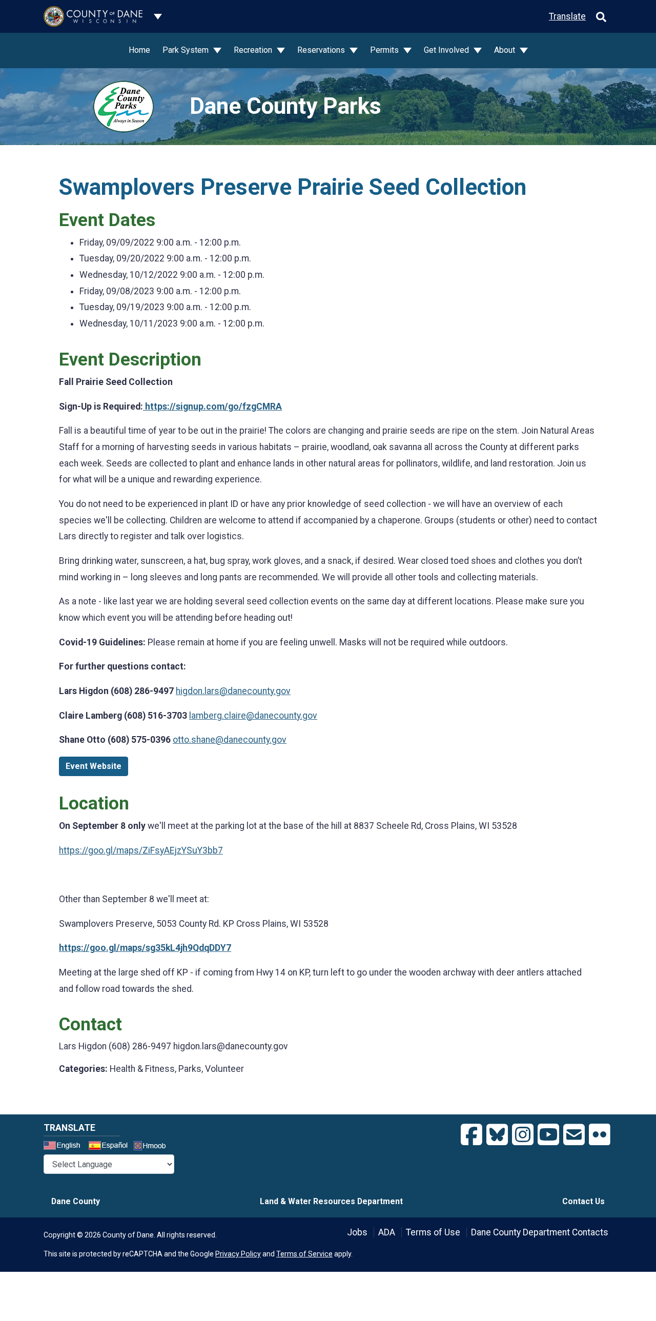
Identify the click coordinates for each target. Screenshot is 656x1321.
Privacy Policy (238, 1254)
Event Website (93, 766)
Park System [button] (186, 50)
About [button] (505, 50)
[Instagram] (523, 1135)
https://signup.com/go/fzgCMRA (212, 406)
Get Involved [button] (447, 50)
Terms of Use (433, 1232)
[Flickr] (599, 1135)
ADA (386, 1232)
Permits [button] (385, 50)
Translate (567, 16)
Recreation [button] (254, 50)
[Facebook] (471, 1135)
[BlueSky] (497, 1135)
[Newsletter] (574, 1135)
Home (139, 50)
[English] (65, 1146)
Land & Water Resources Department (331, 1201)
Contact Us (583, 1201)
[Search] (601, 16)
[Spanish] (110, 1146)
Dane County (75, 1201)
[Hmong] (153, 1147)
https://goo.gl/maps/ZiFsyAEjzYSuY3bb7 (141, 850)
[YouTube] (548, 1135)
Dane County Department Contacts (539, 1232)
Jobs (357, 1232)
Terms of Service (304, 1254)
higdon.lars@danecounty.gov (233, 691)
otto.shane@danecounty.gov (229, 740)
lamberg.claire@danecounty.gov (253, 715)
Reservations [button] (322, 50)
